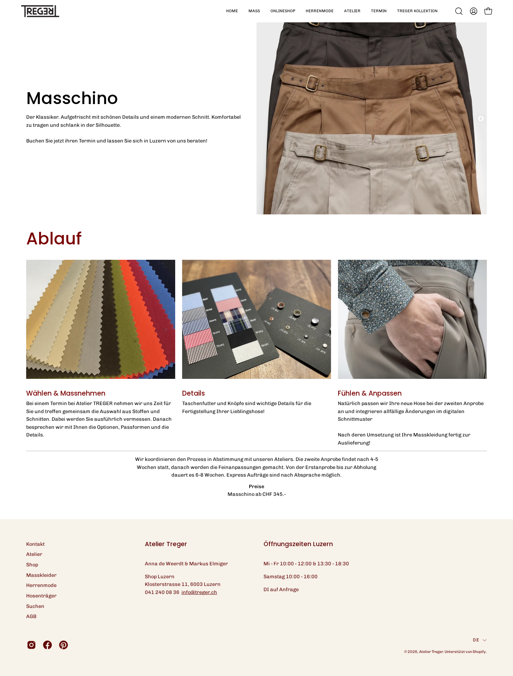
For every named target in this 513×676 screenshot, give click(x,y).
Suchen (35, 606)
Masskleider (41, 575)
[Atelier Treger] (40, 11)
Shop (32, 564)
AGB (31, 616)
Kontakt (35, 544)
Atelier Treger (431, 651)
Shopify (479, 651)
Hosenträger (41, 596)
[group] (256, 353)
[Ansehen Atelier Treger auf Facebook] (47, 645)
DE (476, 639)
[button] (254, 11)
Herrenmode (41, 585)
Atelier (34, 554)
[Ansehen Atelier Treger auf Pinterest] (63, 645)
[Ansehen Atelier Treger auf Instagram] (31, 645)
